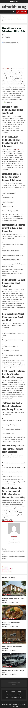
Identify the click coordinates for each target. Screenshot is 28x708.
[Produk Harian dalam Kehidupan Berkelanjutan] (14, 612)
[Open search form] (14, 11)
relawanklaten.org (14, 6)
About (7, 691)
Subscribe (23, 12)
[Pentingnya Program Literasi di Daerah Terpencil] (14, 588)
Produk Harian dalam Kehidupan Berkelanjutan (11, 623)
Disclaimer (9, 694)
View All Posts (14, 542)
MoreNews (23, 704)
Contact (13, 691)
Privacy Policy (17, 694)
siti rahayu (6, 35)
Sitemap (19, 691)
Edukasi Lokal (7, 594)
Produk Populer (7, 642)
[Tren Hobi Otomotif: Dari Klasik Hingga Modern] (14, 660)
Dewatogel (5, 567)
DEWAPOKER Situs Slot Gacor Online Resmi (14, 682)
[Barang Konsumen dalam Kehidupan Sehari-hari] (14, 636)
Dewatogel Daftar (7, 569)
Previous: (13, 550)
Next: (13, 556)
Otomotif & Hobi (7, 666)
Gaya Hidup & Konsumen (9, 618)
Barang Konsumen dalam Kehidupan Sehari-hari (12, 647)
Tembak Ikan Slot (14, 684)
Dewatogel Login (7, 571)
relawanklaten (6, 69)
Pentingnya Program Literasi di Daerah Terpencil (13, 599)
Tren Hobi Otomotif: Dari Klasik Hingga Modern (13, 671)
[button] (2, 11)
